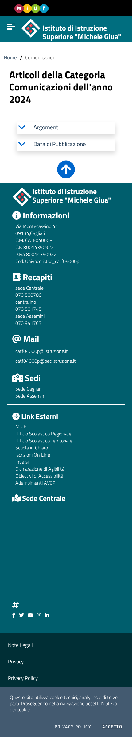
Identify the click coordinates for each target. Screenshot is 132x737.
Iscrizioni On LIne (32, 454)
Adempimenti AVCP (35, 482)
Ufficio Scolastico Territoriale (43, 440)
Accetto (112, 726)
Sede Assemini (30, 395)
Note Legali (20, 645)
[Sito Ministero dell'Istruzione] (31, 8)
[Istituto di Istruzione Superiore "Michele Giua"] (31, 27)
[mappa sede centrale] (66, 550)
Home (10, 57)
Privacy (16, 661)
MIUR (21, 426)
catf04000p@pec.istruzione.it (45, 361)
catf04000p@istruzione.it (41, 351)
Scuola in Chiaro (31, 447)
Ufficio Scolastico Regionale (43, 433)
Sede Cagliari (28, 388)
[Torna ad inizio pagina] (66, 173)
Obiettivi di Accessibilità (39, 475)
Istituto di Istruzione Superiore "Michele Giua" (81, 32)
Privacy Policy (73, 726)
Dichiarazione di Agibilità (39, 468)
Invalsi (22, 461)
